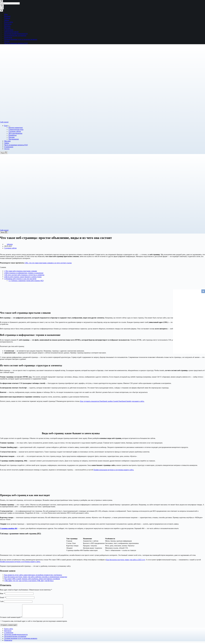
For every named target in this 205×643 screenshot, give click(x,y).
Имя (2, 593)
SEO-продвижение (15, 133)
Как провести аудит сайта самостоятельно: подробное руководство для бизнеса (33, 575)
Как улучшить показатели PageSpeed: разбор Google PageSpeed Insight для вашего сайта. (112, 401)
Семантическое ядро (16, 129)
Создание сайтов (15, 131)
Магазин (7, 141)
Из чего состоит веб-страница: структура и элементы (24, 275)
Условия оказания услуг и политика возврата (20, 638)
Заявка (6, 143)
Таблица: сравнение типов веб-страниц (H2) (26, 281)
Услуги (6, 149)
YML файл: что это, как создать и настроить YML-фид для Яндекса (28, 581)
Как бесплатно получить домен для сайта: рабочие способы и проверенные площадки (35, 577)
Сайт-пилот (4, 122)
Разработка (13, 135)
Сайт (2, 601)
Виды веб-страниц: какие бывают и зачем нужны (23, 277)
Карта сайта (8, 629)
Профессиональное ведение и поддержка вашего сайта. (113, 470)
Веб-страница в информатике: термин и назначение (23, 273)
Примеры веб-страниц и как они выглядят (20, 279)
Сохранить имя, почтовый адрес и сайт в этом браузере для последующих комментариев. (34, 621)
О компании (8, 147)
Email (3, 597)
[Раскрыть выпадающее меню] (9, 126)
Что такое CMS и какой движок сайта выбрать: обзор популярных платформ (32, 579)
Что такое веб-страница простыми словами (20, 271)
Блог (6, 126)
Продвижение (14, 139)
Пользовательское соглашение (15, 636)
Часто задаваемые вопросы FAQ (16, 145)
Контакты (7, 631)
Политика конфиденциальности (16, 634)
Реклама (12, 137)
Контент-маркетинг (16, 127)
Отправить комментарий (9, 625)
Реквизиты (8, 640)
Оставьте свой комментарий (11, 617)
